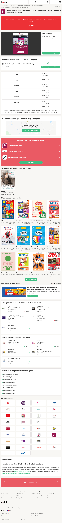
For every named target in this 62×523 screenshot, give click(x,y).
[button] (31, 44)
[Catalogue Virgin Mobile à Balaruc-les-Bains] (54, 447)
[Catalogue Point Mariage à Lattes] (23, 441)
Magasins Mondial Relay (37, 5)
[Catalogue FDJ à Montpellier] (23, 453)
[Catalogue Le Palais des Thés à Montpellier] (38, 415)
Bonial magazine (4, 495)
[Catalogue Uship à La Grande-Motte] (8, 434)
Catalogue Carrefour (21, 498)
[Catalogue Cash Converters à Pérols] (23, 422)
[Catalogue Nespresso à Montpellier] (8, 422)
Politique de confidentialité (37, 513)
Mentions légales (5, 513)
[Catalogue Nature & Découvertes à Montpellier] (38, 428)
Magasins (13, 5)
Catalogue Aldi (35, 498)
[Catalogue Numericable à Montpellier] (8, 447)
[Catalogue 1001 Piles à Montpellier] (54, 428)
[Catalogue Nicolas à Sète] (8, 441)
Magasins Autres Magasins (23, 5)
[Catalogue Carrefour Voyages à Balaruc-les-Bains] (23, 428)
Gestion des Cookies (36, 515)
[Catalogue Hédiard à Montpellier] (8, 453)
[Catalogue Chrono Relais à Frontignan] (54, 415)
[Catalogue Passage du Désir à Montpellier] (23, 403)
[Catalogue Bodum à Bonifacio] (8, 415)
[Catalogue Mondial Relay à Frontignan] (54, 434)
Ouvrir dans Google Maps (31, 130)
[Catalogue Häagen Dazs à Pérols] (8, 409)
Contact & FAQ (50, 493)
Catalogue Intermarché (37, 495)
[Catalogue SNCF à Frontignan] (54, 409)
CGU (2, 515)
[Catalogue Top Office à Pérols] (54, 403)
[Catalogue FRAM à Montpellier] (38, 447)
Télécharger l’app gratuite (7, 498)
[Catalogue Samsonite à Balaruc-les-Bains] (54, 422)
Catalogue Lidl (19, 493)
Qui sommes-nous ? (5, 493)
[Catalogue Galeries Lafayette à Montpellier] (23, 409)
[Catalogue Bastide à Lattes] (38, 409)
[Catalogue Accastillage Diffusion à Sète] (23, 434)
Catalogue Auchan (36, 493)
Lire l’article (33, 296)
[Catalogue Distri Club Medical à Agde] (38, 434)
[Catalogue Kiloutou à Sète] (38, 441)
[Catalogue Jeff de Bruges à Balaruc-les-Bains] (54, 441)
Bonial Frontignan (5, 5)
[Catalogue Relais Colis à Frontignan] (23, 447)
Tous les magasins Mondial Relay (50, 67)
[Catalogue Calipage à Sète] (38, 403)
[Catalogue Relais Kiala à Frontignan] (23, 415)
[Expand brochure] (21, 43)
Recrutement (50, 498)
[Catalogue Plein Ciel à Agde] (8, 403)
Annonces (57, 6)
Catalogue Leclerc (20, 495)
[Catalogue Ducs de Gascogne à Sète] (8, 428)
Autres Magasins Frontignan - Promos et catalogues (16, 473)
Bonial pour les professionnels (54, 495)
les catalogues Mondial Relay (22, 471)
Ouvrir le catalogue (51, 53)
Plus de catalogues (31, 279)
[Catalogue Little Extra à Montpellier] (38, 422)
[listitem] (8, 182)
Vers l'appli (31, 25)
